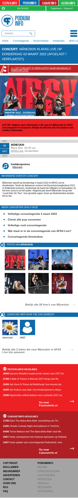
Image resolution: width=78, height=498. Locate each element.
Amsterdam (59, 41)
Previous (4, 96)
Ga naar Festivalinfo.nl (48, 404)
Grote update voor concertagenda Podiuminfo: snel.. (33, 442)
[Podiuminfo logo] (16, 20)
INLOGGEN (22, 8)
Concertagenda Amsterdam (23, 236)
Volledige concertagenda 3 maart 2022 (30, 213)
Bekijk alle (47, 304)
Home (5, 41)
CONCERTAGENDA (48, 471)
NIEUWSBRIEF (11, 471)
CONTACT (9, 479)
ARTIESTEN (44, 479)
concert (9, 49)
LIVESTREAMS (46, 475)
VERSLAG (43, 483)
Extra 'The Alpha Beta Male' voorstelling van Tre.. (31, 420)
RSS (5, 487)
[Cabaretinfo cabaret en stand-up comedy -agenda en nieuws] (48, 3)
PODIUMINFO (45, 463)
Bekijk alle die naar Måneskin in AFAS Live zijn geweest (31, 351)
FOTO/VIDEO (45, 491)
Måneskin (17, 167)
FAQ (5, 491)
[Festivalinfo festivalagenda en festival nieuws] (9, 3)
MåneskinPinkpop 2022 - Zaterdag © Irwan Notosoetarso (20, 113)
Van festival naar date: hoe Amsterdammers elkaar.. (32, 389)
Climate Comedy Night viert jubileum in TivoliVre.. (31, 426)
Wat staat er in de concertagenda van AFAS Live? (37, 230)
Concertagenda (21, 41)
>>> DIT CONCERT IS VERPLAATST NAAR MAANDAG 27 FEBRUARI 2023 (41, 69)
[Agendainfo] (68, 3)
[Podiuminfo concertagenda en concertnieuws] (29, 3)
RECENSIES (44, 487)
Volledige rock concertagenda (24, 225)
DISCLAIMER (10, 467)
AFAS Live (17, 150)
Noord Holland (40, 41)
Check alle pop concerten (22, 219)
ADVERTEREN (11, 475)
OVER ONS (9, 483)
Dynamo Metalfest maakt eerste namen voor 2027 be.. (34, 373)
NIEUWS (42, 467)
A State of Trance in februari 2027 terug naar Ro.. (31, 379)
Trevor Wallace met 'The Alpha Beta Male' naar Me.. (32, 431)
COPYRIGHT (10, 463)
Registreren (56, 8)
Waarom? (68, 8)
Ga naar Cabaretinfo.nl (48, 451)
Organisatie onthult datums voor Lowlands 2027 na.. (33, 395)
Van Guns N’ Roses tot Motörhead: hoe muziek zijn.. (33, 384)
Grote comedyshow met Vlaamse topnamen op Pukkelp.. (35, 437)
